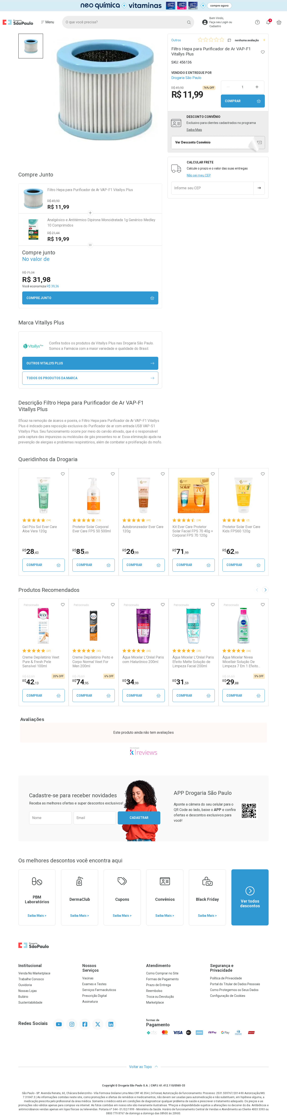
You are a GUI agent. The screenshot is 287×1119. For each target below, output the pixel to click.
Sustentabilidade (30, 1002)
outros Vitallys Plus (44, 363)
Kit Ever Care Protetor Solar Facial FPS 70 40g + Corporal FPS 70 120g (192, 531)
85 (80, 551)
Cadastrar (139, 817)
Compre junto (38, 298)
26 (130, 551)
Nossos (90, 968)
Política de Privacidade (226, 978)
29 (230, 681)
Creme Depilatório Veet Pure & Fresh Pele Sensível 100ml (40, 661)
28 (30, 551)
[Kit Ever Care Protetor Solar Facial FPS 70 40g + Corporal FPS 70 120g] (193, 495)
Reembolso (154, 991)
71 (180, 551)
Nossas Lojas (27, 991)
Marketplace (155, 1002)
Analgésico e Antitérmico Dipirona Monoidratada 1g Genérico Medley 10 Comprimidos (101, 222)
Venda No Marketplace (34, 973)
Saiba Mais (194, 130)
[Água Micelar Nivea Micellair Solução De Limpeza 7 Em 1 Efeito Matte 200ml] (243, 625)
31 (180, 681)
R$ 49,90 (53, 201)
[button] (30, 46)
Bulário (23, 996)
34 (130, 681)
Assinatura (90, 1001)
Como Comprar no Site (162, 973)
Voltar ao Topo (141, 1067)
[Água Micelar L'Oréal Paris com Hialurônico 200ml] (143, 625)
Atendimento (158, 965)
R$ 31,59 (228, 676)
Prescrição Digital (94, 996)
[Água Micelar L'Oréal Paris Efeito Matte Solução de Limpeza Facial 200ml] (193, 625)
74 (80, 681)
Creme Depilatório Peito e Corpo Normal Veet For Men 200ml (92, 661)
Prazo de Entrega (158, 985)
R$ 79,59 (78, 676)
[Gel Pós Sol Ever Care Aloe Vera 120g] (43, 495)
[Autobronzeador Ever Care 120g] (143, 495)
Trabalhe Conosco (31, 979)
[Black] (143, 5)
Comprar (233, 101)
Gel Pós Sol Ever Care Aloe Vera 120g (39, 529)
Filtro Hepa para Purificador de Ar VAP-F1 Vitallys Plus (90, 190)
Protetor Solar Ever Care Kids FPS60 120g (241, 529)
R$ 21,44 (53, 233)
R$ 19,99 (58, 239)
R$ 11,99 (58, 207)
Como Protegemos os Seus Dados (234, 990)
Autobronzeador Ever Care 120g (142, 529)
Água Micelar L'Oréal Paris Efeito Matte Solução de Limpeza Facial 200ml (193, 661)
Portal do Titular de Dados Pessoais (235, 984)
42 (30, 681)
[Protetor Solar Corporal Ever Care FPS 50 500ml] (93, 495)
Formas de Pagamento (162, 979)
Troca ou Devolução (160, 996)
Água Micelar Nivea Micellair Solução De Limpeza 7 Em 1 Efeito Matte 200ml (240, 661)
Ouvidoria (25, 985)
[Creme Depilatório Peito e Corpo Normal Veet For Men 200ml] (93, 625)
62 (230, 551)
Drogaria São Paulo (186, 78)
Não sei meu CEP (199, 175)
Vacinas (87, 978)
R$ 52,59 (28, 676)
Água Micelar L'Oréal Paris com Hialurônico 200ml (143, 659)
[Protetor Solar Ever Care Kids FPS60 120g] (243, 495)
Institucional (30, 965)
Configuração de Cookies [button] (227, 996)
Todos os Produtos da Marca (51, 378)
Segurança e (221, 968)
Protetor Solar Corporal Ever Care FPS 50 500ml (91, 529)
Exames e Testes (94, 984)
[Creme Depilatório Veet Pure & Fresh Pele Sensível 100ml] (43, 625)
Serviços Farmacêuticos (99, 990)
